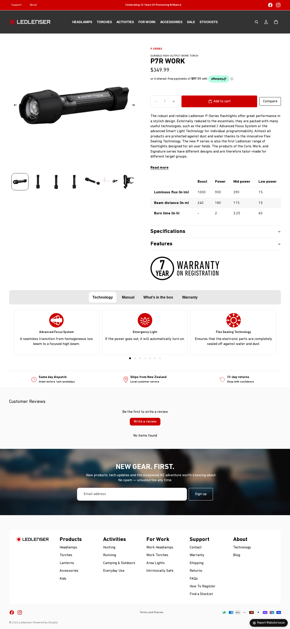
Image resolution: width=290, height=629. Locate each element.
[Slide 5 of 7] (92, 182)
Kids (63, 578)
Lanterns (67, 563)
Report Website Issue (271, 622)
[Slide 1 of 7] (20, 182)
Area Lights (155, 563)
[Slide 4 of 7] (74, 182)
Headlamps (68, 547)
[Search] (256, 22)
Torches (66, 555)
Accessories (69, 571)
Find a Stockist (201, 594)
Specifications (167, 231)
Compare (270, 101)
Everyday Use (113, 571)
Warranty (197, 555)
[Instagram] (278, 5)
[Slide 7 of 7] (129, 182)
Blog (236, 555)
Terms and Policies (151, 612)
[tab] (102, 297)
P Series (156, 49)
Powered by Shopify (45, 622)
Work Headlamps (159, 547)
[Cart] (276, 22)
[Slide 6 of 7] (110, 182)
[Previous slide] (14, 106)
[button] (130, 358)
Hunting (109, 547)
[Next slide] (135, 106)
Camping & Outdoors (119, 563)
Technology (242, 547)
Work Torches (157, 555)
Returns (196, 571)
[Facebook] (270, 5)
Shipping (196, 563)
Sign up (201, 494)
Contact (196, 547)
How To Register (202, 586)
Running (109, 555)
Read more (159, 168)
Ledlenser (25, 622)
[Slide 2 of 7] (38, 182)
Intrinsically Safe (159, 571)
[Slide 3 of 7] (56, 182)
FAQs (194, 578)
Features (161, 244)
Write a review (145, 421)
